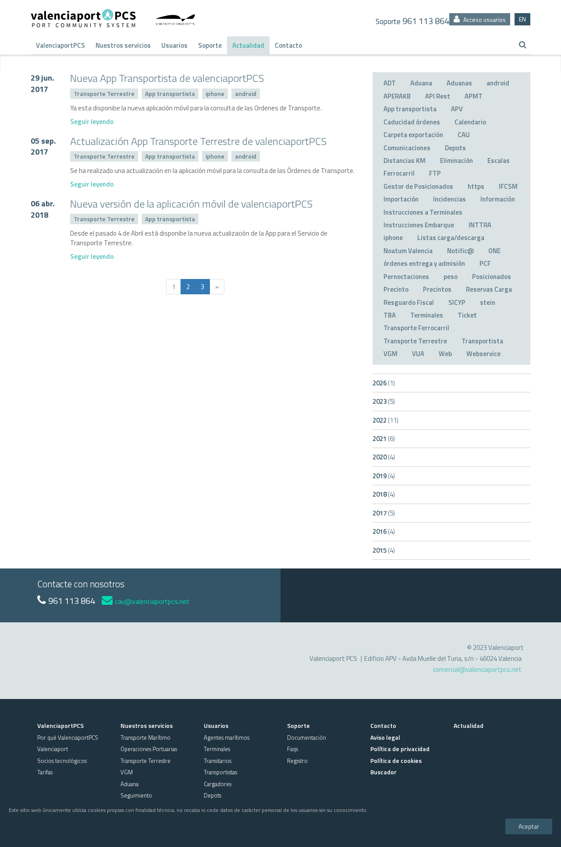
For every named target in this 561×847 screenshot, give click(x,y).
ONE (494, 251)
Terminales (426, 315)
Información (497, 199)
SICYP (456, 302)
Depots (455, 148)
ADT (389, 83)
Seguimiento (136, 795)
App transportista (170, 93)
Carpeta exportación (413, 135)
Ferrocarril (399, 173)
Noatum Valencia (408, 251)
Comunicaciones (406, 148)
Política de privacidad (400, 748)
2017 (384, 513)
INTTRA (480, 225)
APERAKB (397, 96)
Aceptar (528, 825)
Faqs (292, 749)
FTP (435, 173)
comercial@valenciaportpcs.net (477, 669)
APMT (474, 96)
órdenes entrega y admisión (424, 263)
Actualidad (248, 45)
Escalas (498, 160)
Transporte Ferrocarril (416, 328)
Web (445, 354)
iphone (215, 93)
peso (451, 277)
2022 (385, 420)
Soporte (210, 45)
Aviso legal (385, 737)
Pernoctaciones (406, 277)
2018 (384, 494)
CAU (464, 135)
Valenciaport (52, 749)
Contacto (288, 45)
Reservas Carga (489, 289)
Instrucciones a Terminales (422, 212)
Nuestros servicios (123, 45)
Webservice (483, 354)
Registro (297, 760)
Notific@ (460, 251)
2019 (384, 476)
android (245, 93)
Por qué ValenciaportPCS (67, 737)
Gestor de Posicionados (418, 186)
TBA (389, 315)
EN (522, 19)
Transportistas (220, 772)
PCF (485, 263)
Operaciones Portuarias (149, 749)
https (476, 186)
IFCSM (508, 186)
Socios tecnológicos (62, 760)
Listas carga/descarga (450, 238)
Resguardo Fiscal (408, 302)
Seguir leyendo (92, 121)
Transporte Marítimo (145, 737)
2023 (384, 401)
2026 (384, 383)
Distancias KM (404, 160)
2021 (384, 439)
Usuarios (174, 45)
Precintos (437, 289)
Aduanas (459, 83)
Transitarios (217, 760)
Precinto (395, 289)
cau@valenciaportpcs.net (152, 601)
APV (457, 109)
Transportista (482, 341)
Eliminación (456, 160)
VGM (390, 354)
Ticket (467, 315)
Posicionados (491, 277)
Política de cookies (396, 760)
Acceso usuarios (484, 19)
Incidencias (449, 199)
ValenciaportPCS (60, 45)
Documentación (306, 737)
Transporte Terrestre (104, 93)
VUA (418, 354)
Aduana (421, 83)
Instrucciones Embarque (418, 225)
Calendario (470, 122)
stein (487, 302)
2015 (384, 550)
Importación (401, 199)
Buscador (383, 771)
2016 (384, 531)
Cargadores (217, 784)
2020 (384, 457)
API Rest (437, 96)
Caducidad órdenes (411, 122)
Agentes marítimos (226, 737)
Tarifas (45, 772)
